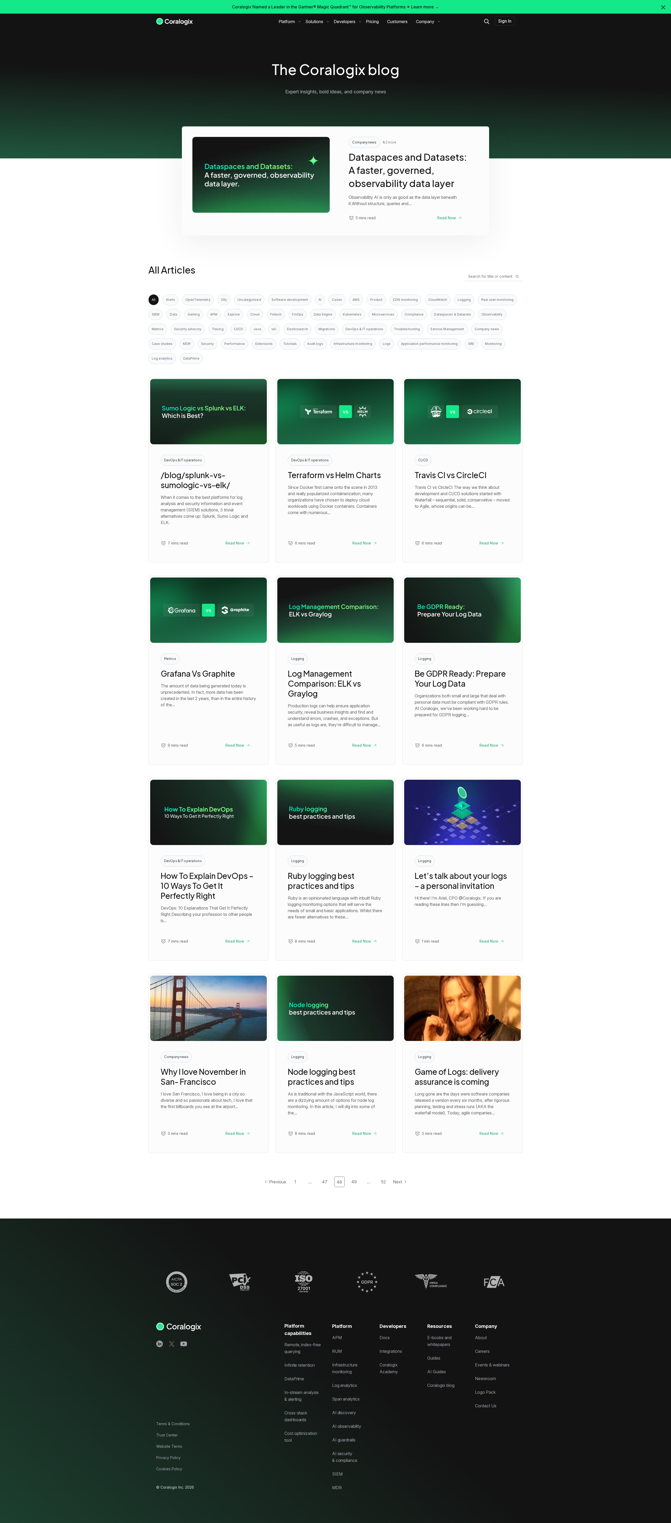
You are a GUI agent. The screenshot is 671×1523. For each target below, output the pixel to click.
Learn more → (425, 6)
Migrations (326, 329)
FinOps (297, 314)
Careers (482, 1351)
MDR (186, 344)
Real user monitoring (497, 300)
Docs (385, 1337)
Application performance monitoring (429, 344)
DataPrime (191, 358)
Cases (337, 300)
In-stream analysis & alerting (301, 1396)
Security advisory (187, 329)
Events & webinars (492, 1364)
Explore (234, 314)
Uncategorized (249, 300)
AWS (356, 300)
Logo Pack (485, 1392)
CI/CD (238, 329)
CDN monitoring (405, 300)
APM (213, 314)
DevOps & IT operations (364, 329)
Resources (439, 1326)
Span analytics (346, 1399)
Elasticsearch (297, 329)
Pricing (372, 21)
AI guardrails (343, 1439)
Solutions (314, 21)
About (481, 1337)
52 (383, 1181)
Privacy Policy (168, 1457)
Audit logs (315, 344)
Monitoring (493, 344)
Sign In (504, 21)
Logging (464, 300)
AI (319, 300)
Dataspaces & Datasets (452, 314)
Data (173, 314)
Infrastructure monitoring (353, 344)
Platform (287, 21)
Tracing (218, 329)
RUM (337, 1351)
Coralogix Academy (389, 1368)
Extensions (264, 344)
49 (354, 1181)
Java (257, 329)
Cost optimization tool (300, 1437)
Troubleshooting (407, 329)
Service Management (447, 329)
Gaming (194, 314)
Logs (387, 344)
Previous (277, 1181)
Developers (344, 21)
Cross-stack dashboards (295, 1416)
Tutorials (290, 344)
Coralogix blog (440, 1385)
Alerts (170, 300)
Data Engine (323, 314)
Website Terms (169, 1446)
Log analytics (162, 358)
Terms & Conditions (173, 1424)
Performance (234, 344)
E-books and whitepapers (439, 1341)
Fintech (276, 314)
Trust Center (167, 1435)
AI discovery (344, 1412)
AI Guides (436, 1371)
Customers (397, 21)
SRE (471, 344)
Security (207, 344)
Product (376, 300)
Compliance (414, 314)
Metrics (158, 329)
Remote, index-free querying (302, 1348)
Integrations (391, 1351)
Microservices (383, 314)
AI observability (346, 1426)
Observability (492, 314)
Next (397, 1181)
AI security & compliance (344, 1457)
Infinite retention (299, 1365)
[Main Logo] (174, 21)
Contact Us (485, 1405)
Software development (290, 300)
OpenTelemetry (198, 300)
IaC (274, 329)
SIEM (155, 314)
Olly (224, 300)
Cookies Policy (169, 1469)
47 (324, 1181)
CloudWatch (437, 300)
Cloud (255, 314)
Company (425, 21)
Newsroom (485, 1378)
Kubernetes (352, 314)
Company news (487, 329)
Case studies (162, 344)
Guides (433, 1358)
